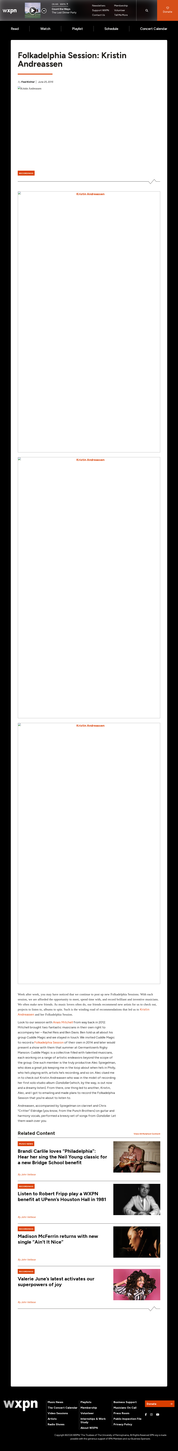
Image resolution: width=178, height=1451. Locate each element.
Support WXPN (100, 10)
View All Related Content (147, 1134)
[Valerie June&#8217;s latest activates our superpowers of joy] (136, 1284)
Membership (121, 5)
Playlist (77, 29)
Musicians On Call (125, 1407)
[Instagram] (151, 1414)
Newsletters (98, 5)
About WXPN (89, 1427)
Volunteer (119, 10)
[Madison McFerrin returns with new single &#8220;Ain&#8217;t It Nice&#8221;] (136, 1242)
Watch (45, 29)
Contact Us (98, 15)
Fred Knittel (27, 81)
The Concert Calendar (63, 1407)
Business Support (125, 1402)
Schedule (111, 29)
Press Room (121, 1413)
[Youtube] (157, 1414)
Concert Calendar (153, 29)
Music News (55, 1402)
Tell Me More (121, 15)
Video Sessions (58, 1413)
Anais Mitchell (63, 1022)
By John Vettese (27, 1174)
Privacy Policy (123, 1424)
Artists (52, 1418)
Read (15, 29)
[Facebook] (146, 1414)
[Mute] (44, 10)
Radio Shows (56, 1424)
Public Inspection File (127, 1418)
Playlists (85, 1402)
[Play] (33, 10)
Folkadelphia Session (49, 1042)
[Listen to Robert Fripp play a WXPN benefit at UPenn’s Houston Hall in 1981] (136, 1199)
